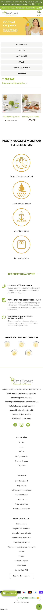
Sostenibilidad (21, 499)
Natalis (21, 442)
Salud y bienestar (21, 456)
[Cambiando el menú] (3, 13)
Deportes (21, 465)
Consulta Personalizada (21, 533)
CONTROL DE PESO (21, 67)
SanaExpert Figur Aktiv (11, 117)
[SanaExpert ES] (11, 13)
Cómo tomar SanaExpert (22, 490)
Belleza (21, 452)
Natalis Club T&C (21, 570)
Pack (21, 447)
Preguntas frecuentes (21, 528)
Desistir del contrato (21, 576)
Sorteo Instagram (22, 561)
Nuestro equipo (21, 495)
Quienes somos (21, 504)
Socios (21, 551)
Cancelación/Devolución (22, 538)
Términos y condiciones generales (21, 547)
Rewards (4, 609)
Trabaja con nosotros (21, 508)
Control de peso (21, 461)
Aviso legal (21, 565)
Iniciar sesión (21, 524)
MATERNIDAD (21, 56)
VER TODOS (21, 44)
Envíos (21, 556)
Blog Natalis (21, 485)
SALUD (22, 62)
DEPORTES (21, 73)
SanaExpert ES (24, 602)
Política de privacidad (21, 542)
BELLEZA (21, 50)
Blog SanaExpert (21, 481)
